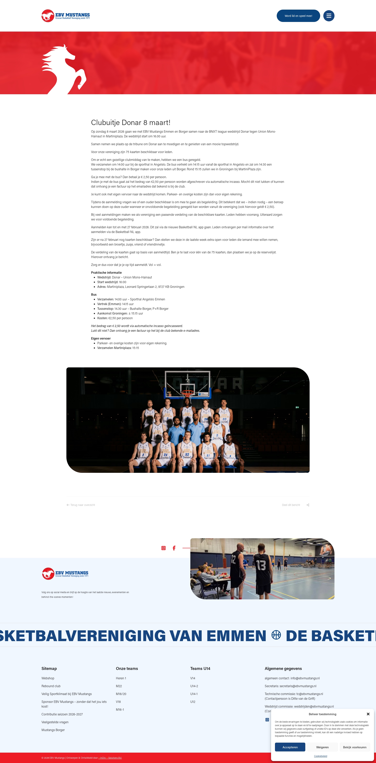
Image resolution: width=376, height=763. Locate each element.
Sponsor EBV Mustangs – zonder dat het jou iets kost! (74, 704)
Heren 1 (121, 678)
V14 (192, 678)
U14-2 (194, 686)
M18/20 (121, 694)
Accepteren (290, 747)
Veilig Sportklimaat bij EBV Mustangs (67, 694)
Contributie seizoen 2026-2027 (62, 714)
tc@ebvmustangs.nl (309, 694)
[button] (368, 714)
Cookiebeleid (320, 756)
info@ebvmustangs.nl (305, 678)
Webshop (48, 678)
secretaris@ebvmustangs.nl (298, 686)
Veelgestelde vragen (55, 722)
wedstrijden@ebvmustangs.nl (314, 706)
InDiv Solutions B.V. (110, 757)
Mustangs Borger (53, 730)
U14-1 (194, 694)
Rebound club (51, 686)
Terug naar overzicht (82, 505)
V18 (118, 702)
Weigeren (322, 747)
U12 (192, 702)
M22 (119, 686)
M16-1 (120, 709)
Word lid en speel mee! (298, 16)
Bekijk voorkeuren (355, 747)
